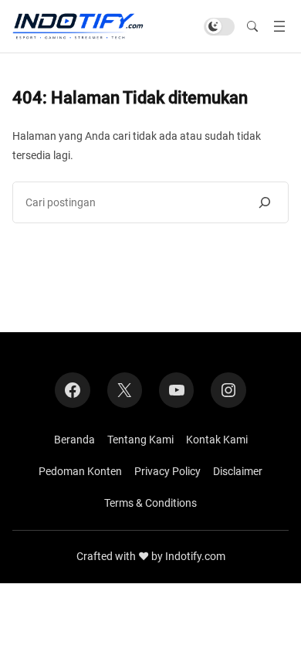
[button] (252, 26)
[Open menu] (279, 26)
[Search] (265, 202)
